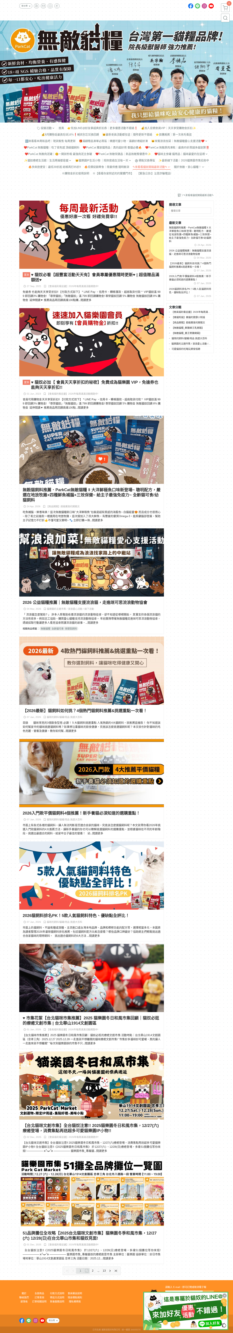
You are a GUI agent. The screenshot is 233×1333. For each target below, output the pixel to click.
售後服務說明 (57, 1301)
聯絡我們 (24, 1297)
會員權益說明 (75, 1293)
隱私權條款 (75, 1301)
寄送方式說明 (57, 1297)
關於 (24, 1293)
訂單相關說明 (39, 1301)
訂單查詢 (39, 1297)
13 (104, 1270)
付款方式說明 (57, 1293)
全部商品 (39, 1293)
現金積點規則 (75, 1297)
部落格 (24, 1301)
